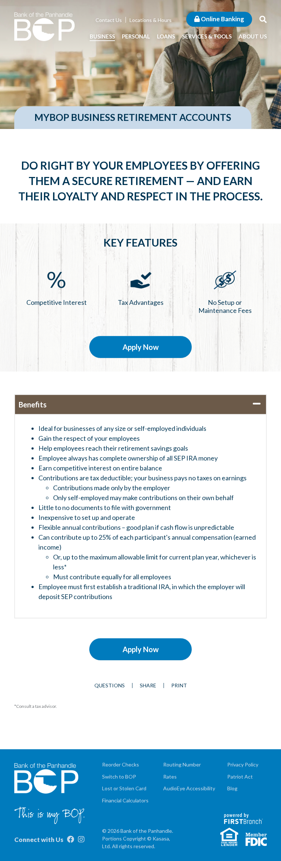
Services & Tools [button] (207, 36)
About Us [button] (253, 36)
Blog (232, 788)
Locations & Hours (151, 20)
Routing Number (182, 764)
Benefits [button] (32, 404)
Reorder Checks (120, 764)
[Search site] (263, 19)
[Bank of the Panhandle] (44, 26)
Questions (109, 685)
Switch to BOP (119, 776)
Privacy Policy (242, 764)
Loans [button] (166, 36)
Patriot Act (240, 776)
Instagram (81, 839)
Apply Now (141, 347)
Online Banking (222, 19)
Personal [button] (136, 36)
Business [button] (102, 36)
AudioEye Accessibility (189, 788)
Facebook (70, 839)
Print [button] (179, 685)
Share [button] (148, 685)
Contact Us (108, 20)
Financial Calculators (125, 800)
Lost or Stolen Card (124, 788)
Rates (170, 776)
